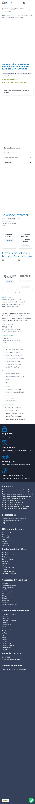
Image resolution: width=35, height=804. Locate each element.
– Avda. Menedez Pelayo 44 (13, 302)
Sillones (4, 598)
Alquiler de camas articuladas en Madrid (14, 508)
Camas (4, 565)
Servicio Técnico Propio (12, 367)
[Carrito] (24, 3)
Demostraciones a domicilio (14, 355)
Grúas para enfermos (9, 586)
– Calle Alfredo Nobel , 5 (13, 304)
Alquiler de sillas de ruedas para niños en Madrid (17, 496)
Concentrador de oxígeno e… (9, 235)
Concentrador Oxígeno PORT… (25, 235)
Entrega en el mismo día (13, 364)
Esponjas (5, 583)
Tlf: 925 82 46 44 (7, 338)
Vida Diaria (5, 8)
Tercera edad (6, 533)
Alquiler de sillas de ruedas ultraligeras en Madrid (17, 494)
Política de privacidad (12, 398)
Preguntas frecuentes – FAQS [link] (11, 520)
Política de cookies (11, 401)
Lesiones (5, 543)
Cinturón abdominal (8, 567)
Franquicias (9, 379)
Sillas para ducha (7, 596)
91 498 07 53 (13, 90)
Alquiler (4, 539)
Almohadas (5, 553)
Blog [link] (3, 523)
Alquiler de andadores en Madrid (12, 502)
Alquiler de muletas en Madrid (11, 500)
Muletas (4, 590)
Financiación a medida (12, 352)
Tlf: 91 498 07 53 (7, 327)
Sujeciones (5, 600)
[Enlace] (28, 3)
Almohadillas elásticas (9, 555)
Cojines (4, 569)
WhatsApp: (11, 329)
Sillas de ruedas (7, 535)
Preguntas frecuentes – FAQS (14, 376)
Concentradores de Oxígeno (17, 8)
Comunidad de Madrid (9, 614)
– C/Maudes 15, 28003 (11, 300)
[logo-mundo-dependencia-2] (4, 2)
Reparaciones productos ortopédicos (14, 518)
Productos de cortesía (12, 361)
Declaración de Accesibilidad (14, 392)
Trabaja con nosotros (12, 374)
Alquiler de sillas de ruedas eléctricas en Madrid (17, 492)
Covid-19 (5, 541)
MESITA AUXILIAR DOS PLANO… (9, 276)
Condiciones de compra (13, 389)
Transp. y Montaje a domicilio (14, 358)
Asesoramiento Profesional (14, 349)
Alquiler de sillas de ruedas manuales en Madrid (17, 490)
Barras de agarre (7, 559)
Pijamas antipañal (7, 592)
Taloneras (5, 602)
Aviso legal (8, 395)
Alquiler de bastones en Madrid (12, 504)
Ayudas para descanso (9, 604)
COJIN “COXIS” (25, 276)
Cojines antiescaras (8, 571)
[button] (11, 3)
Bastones (5, 561)
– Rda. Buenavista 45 (11, 306)
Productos (5, 545)
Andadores (5, 557)
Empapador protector (9, 573)
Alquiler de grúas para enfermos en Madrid (15, 506)
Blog (6, 382)
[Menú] (33, 3)
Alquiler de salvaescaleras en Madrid (13, 498)
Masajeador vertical (8, 588)
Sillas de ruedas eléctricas (10, 594)
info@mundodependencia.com (12, 331)
